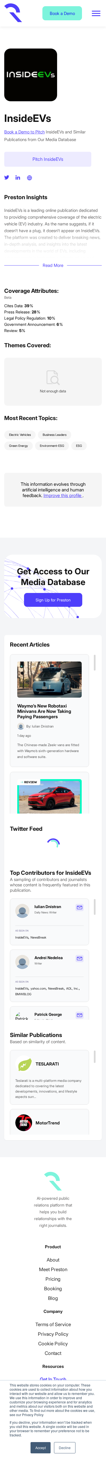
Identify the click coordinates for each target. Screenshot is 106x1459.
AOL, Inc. (72, 988)
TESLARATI (47, 1064)
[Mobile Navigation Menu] (96, 13)
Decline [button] (65, 1447)
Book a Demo (62, 13)
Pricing (53, 1279)
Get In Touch (53, 1379)
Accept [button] (40, 1447)
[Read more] (49, 680)
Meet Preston (53, 1269)
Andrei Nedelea (48, 957)
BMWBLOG (23, 994)
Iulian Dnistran (47, 906)
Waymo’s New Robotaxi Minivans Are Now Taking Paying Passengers (44, 711)
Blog (53, 1298)
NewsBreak (38, 937)
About (53, 1260)
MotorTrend (48, 1123)
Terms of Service (53, 1324)
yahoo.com (38, 988)
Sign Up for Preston (53, 599)
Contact (53, 1353)
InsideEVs (21, 937)
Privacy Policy (53, 1334)
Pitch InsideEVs (48, 159)
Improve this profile (63, 495)
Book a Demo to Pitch (24, 132)
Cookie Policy (53, 1343)
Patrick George (48, 1014)
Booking (53, 1288)
